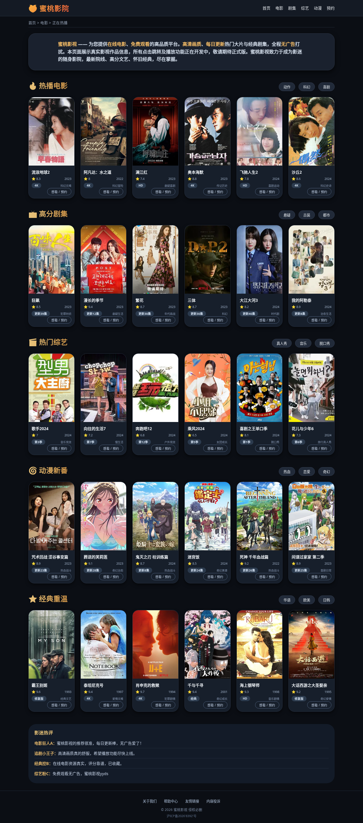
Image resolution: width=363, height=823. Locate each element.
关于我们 (150, 801)
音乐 (303, 343)
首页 (266, 8)
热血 (286, 471)
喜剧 (326, 87)
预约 (331, 8)
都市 (326, 215)
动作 (286, 87)
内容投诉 (213, 801)
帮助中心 (171, 801)
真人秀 (282, 343)
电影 (279, 8)
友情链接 (192, 801)
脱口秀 (325, 343)
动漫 (318, 8)
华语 (286, 600)
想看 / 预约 (59, 192)
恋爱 (306, 471)
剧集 (292, 8)
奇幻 (326, 471)
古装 (306, 215)
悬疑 (286, 215)
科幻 (306, 87)
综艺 (305, 8)
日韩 (326, 600)
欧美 (306, 600)
